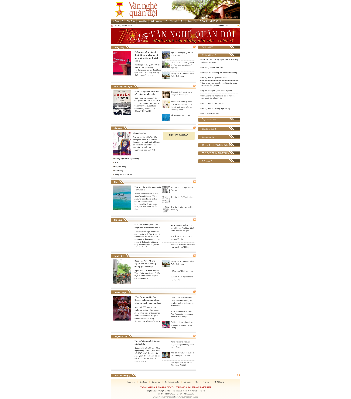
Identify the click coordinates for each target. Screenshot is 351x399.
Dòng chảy (142, 21)
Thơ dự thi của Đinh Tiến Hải (212, 103)
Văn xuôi (174, 21)
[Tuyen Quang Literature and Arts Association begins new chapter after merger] (166, 317)
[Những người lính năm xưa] (166, 275)
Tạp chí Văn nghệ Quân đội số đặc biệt (216, 91)
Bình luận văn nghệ (159, 21)
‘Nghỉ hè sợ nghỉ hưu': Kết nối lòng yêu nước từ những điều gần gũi (219, 84)
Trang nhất (131, 387)
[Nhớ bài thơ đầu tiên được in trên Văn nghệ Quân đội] (166, 359)
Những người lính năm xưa (212, 67)
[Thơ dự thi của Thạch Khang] (166, 200)
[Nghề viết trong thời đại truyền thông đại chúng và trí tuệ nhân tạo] (166, 344)
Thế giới (203, 21)
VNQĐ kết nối (216, 21)
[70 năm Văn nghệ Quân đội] (175, 36)
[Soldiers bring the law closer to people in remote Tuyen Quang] (166, 328)
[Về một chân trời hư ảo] (166, 118)
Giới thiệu (131, 21)
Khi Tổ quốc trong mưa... (211, 114)
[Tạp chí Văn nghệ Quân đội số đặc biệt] (166, 55)
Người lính (191, 21)
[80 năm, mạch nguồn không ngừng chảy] (166, 285)
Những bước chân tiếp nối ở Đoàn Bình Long (219, 73)
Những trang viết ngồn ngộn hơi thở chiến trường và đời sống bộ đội (217, 97)
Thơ (182, 21)
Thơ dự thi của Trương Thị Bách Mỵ (215, 109)
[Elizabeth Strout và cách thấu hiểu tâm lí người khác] (166, 246)
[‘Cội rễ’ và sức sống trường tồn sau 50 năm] (166, 239)
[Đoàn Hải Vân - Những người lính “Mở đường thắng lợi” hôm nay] (166, 65)
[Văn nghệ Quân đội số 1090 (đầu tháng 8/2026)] (166, 368)
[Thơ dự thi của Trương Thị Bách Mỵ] (166, 210)
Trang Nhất (119, 21)
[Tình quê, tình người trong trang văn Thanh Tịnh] (166, 95)
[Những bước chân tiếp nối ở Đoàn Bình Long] (166, 76)
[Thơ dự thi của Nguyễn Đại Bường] (166, 190)
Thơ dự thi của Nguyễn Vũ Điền (214, 78)
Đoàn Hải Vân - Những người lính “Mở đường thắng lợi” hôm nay (219, 61)
